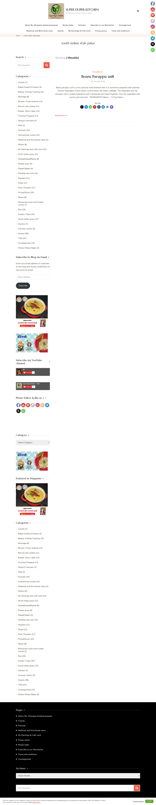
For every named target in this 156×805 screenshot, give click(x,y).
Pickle (20, 183)
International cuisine (27, 135)
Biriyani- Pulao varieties (28, 101)
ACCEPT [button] (149, 801)
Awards (61, 31)
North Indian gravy (26, 154)
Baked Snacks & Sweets (28, 87)
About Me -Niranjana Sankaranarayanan (41, 25)
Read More (59, 115)
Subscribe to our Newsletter (102, 25)
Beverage (22, 96)
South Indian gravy (26, 219)
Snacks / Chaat (24, 214)
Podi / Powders (24, 187)
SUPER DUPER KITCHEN (82, 10)
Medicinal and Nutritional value (39, 31)
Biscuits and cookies (26, 106)
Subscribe (23, 285)
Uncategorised (125, 25)
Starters (21, 224)
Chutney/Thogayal (26, 116)
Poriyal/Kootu (98, 72)
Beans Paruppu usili (97, 76)
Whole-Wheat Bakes (27, 248)
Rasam (21, 197)
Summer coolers (25, 228)
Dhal (20, 125)
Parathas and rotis (26, 173)
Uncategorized (24, 243)
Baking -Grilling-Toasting (29, 92)
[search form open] (138, 11)
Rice (20, 209)
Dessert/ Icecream (26, 120)
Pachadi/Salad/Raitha (27, 159)
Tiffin (20, 238)
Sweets (21, 233)
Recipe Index (68, 25)
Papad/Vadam (24, 168)
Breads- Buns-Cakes (27, 111)
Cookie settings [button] (138, 801)
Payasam (22, 178)
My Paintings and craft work (30, 149)
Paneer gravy (24, 163)
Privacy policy (101, 31)
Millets (21, 144)
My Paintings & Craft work (79, 31)
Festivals (82, 25)
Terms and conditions (120, 31)
